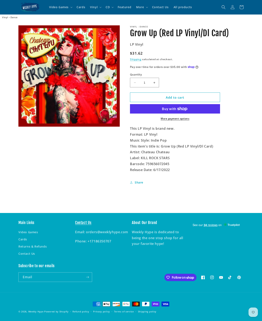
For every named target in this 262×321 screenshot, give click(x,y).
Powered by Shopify (56, 311)
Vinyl (5, 17)
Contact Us (26, 254)
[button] (60, 7)
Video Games (28, 232)
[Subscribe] (87, 277)
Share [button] (139, 182)
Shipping (135, 59)
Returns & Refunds (32, 246)
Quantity (136, 74)
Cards (22, 239)
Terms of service (124, 311)
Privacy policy (101, 311)
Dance (14, 17)
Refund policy (80, 311)
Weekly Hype (36, 311)
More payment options (175, 118)
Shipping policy (147, 311)
